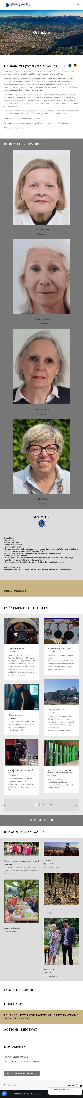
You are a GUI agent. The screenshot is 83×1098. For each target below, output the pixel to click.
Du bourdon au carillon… (16, 648)
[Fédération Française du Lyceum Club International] (17, 5)
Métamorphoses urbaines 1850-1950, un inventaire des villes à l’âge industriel (61, 772)
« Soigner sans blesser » (16, 715)
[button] (78, 5)
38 (51, 805)
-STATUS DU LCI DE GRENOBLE (16, 1057)
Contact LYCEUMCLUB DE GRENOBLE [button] (21, 1073)
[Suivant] (76, 806)
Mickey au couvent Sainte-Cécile (58, 649)
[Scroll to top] (79, 1094)
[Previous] (7, 806)
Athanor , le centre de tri (55, 710)
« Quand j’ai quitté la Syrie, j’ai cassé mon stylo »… (20, 771)
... (28, 591)
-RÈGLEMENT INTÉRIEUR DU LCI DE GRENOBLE (22, 1062)
